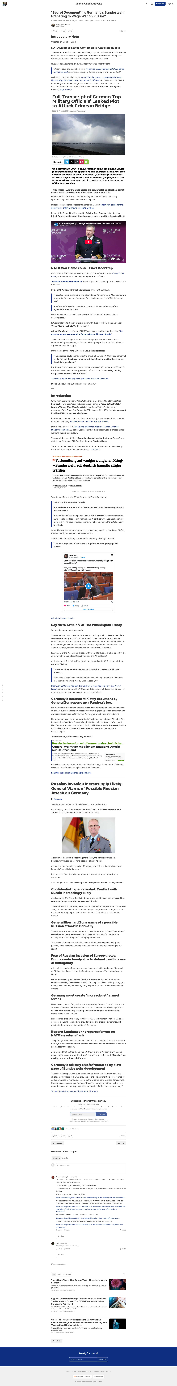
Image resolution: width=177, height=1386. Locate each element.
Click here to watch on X (62, 618)
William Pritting (61, 1177)
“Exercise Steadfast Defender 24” (67, 281)
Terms (96, 1371)
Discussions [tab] (67, 1274)
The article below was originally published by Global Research (79, 379)
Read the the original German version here (71, 773)
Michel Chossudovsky (63, 24)
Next (119, 1143)
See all (55, 1341)
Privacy (90, 1371)
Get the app (98, 1377)
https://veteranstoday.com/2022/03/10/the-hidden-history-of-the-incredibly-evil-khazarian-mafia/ (90, 1198)
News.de (58, 799)
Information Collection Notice (88, 1121)
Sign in (170, 4)
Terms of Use (98, 1119)
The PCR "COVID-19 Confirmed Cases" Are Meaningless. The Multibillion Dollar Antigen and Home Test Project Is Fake (79, 1308)
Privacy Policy (104, 1121)
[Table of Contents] (2, 693)
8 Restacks (75, 1129)
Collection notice (105, 1371)
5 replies (61, 1236)
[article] (88, 1286)
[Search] (147, 4)
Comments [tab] (56, 1158)
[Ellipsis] (124, 1176)
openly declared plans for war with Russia (89, 421)
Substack (78, 1382)
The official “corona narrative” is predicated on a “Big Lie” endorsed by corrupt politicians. (78, 1287)
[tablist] (60, 1158)
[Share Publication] (152, 4)
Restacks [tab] (65, 1158)
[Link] (48, 36)
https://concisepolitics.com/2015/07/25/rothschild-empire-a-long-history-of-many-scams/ (88, 1218)
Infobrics (95, 449)
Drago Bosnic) (65, 89)
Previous (59, 1143)
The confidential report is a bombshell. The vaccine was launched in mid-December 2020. (76, 1329)
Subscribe (160, 4)
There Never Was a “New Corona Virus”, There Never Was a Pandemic (79, 1281)
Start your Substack (83, 1377)
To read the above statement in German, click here (74, 1091)
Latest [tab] (59, 1274)
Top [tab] (53, 1274)
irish (57, 1243)
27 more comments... (58, 1264)
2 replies (61, 1255)
